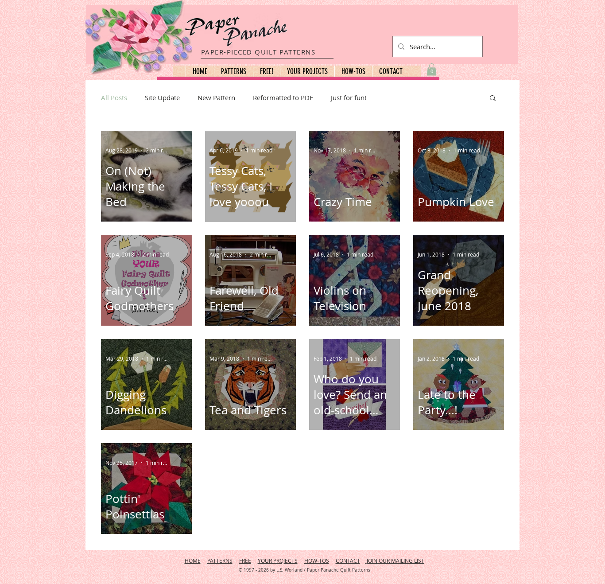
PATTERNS (220, 560)
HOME (193, 560)
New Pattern (216, 97)
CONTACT (348, 560)
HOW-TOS (316, 560)
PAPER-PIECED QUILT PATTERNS (258, 51)
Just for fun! (348, 97)
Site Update (162, 97)
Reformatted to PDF (283, 97)
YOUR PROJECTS (278, 560)
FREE (245, 560)
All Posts (114, 97)
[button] (233, 71)
